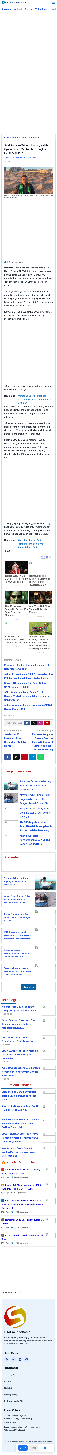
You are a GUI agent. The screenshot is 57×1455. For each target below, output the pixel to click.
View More (28, 987)
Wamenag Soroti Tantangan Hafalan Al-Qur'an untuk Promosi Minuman (35, 399)
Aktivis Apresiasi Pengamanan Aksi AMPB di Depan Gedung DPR (35, 840)
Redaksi (8, 1388)
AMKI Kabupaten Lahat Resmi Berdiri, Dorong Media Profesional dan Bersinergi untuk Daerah (26, 696)
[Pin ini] (24, 757)
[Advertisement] (28, 43)
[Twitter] (34, 723)
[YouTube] (26, 1359)
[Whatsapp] (40, 757)
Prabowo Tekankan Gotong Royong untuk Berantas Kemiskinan (35, 785)
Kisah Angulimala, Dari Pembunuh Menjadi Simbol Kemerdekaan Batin (31, 543)
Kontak (7, 1381)
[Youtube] (47, 723)
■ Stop (33, 1448)
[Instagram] (40, 723)
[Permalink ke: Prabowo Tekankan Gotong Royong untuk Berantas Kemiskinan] (11, 785)
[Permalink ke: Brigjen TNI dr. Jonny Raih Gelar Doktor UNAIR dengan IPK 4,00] (11, 812)
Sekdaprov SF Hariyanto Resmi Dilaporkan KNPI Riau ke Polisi (15, 738)
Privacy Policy (11, 1394)
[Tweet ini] (16, 757)
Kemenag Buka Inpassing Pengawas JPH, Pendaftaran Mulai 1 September (18, 971)
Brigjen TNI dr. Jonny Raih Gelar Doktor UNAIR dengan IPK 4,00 (35, 812)
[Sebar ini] (7, 757)
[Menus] (54, 3)
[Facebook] (27, 723)
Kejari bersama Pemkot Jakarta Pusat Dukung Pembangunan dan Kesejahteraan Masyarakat (22, 1204)
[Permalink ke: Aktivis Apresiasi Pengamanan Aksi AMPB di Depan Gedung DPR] (11, 839)
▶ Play (23, 1448)
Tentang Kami (10, 1375)
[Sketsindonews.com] (13, 3)
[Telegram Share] (32, 757)
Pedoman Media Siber (14, 1401)
